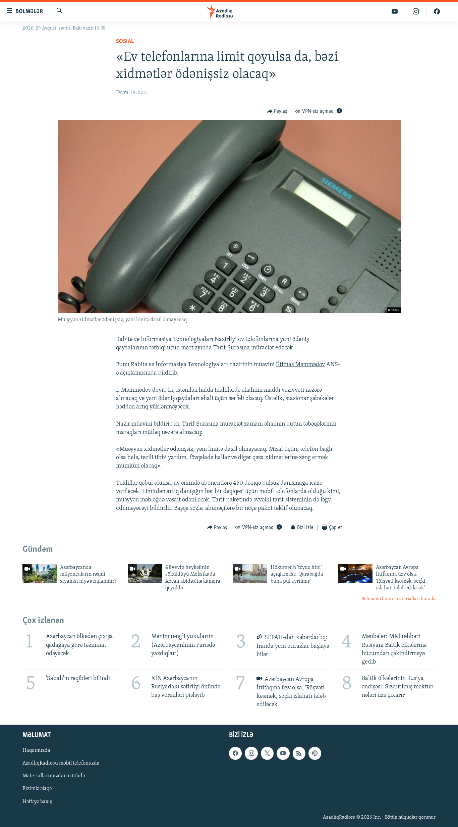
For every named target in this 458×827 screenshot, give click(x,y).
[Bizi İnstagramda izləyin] (415, 11)
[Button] (277, 111)
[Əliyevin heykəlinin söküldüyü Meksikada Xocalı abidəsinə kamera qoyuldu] (145, 573)
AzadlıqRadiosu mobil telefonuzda (61, 763)
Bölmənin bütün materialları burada (398, 598)
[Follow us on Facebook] (235, 753)
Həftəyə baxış (37, 802)
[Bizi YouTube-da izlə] (394, 11)
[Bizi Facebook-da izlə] (436, 11)
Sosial (125, 42)
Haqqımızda (36, 750)
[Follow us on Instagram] (251, 753)
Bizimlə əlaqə (37, 789)
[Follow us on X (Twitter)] (267, 753)
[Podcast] (314, 753)
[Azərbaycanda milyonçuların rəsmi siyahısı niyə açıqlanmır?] (39, 573)
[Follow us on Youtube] (283, 753)
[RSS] (299, 753)
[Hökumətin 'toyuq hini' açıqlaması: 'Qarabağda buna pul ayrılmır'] (250, 573)
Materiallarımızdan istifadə (53, 776)
